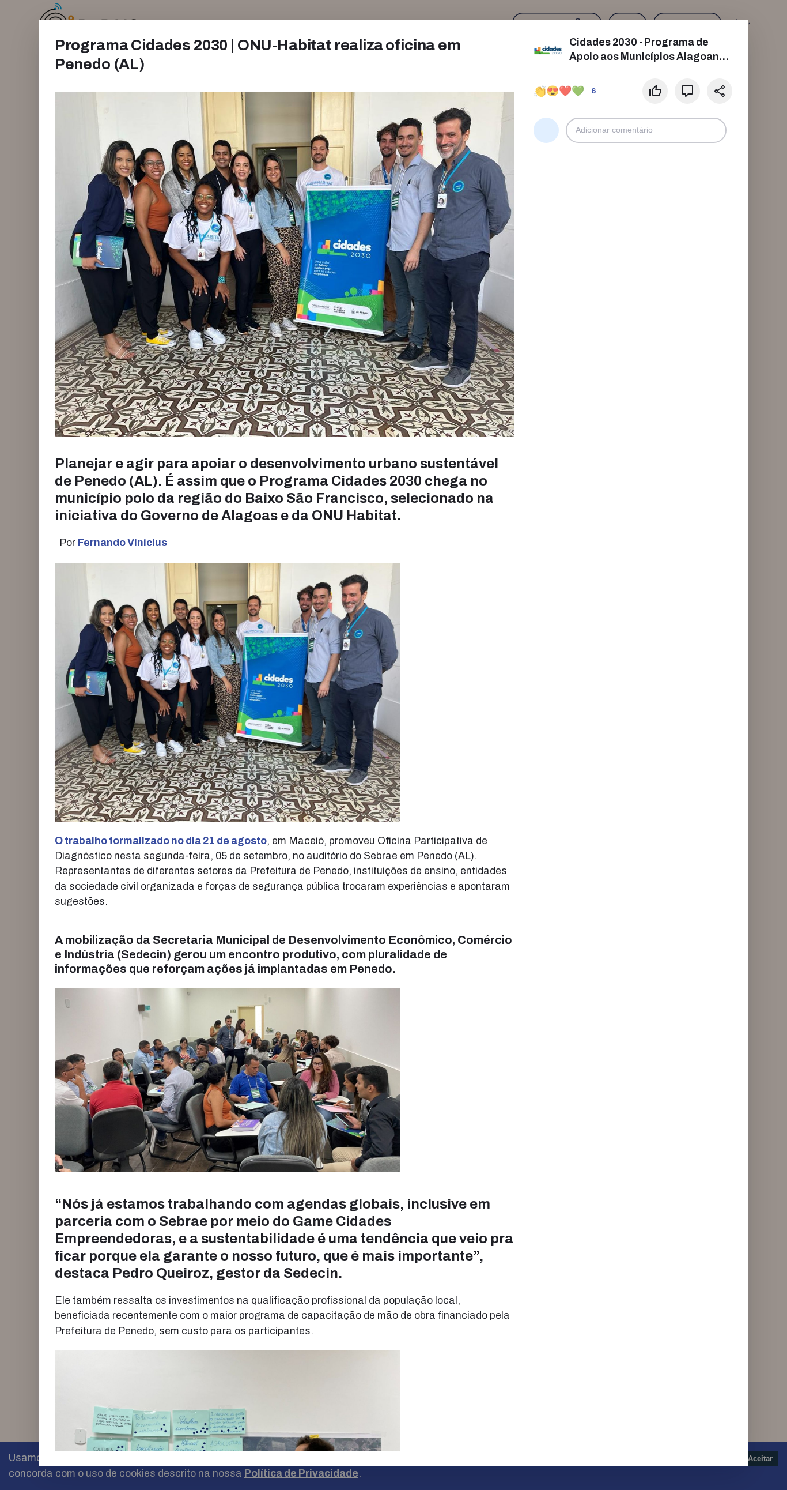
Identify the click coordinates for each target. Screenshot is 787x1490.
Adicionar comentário (614, 130)
